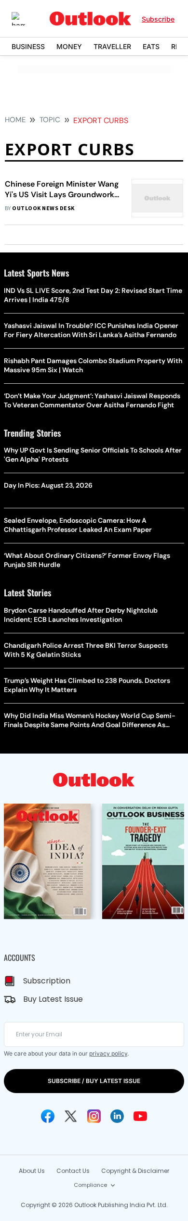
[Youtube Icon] (140, 1116)
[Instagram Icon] (94, 1116)
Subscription (46, 980)
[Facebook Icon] (47, 1116)
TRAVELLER (112, 46)
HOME (15, 120)
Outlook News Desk (43, 208)
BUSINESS (28, 46)
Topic (50, 120)
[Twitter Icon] (71, 1116)
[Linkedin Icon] (117, 1116)
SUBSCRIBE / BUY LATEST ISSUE (94, 1080)
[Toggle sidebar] (26, 18)
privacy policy (108, 1053)
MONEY (69, 46)
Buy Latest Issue (53, 999)
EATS (151, 46)
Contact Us (73, 1171)
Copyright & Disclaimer (135, 1171)
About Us (32, 1171)
